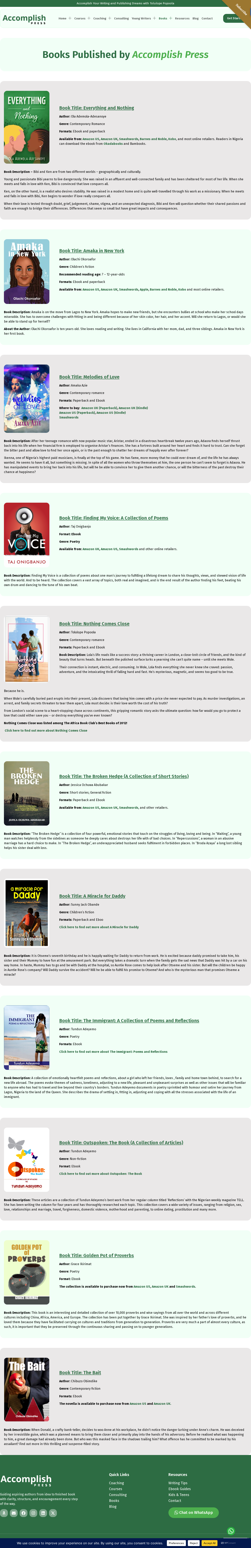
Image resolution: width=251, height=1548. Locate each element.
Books (163, 18)
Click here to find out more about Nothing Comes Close (46, 730)
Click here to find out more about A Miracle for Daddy (99, 927)
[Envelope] (14, 1513)
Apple (144, 289)
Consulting (121, 18)
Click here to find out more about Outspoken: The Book (100, 1174)
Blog (196, 18)
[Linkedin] (43, 1513)
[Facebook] (23, 1513)
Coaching (99, 18)
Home (62, 18)
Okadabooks (113, 144)
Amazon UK (109, 139)
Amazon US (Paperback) (77, 413)
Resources (182, 18)
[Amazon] (4, 1513)
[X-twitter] (53, 1513)
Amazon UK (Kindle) (133, 408)
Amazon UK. (163, 1404)
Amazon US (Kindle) (111, 413)
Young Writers (141, 18)
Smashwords (128, 139)
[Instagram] (33, 1513)
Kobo (172, 139)
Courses (79, 18)
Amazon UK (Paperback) (99, 408)
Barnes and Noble (153, 139)
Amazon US (91, 139)
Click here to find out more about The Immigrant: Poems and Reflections (113, 1052)
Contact (207, 18)
